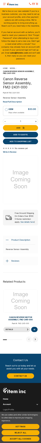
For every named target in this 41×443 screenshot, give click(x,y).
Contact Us (20, 376)
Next (35, 339)
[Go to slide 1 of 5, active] (5, 339)
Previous (29, 339)
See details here (27, 222)
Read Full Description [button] (12, 102)
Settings (20, 426)
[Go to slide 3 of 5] (12, 339)
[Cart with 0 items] (37, 4)
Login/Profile (8, 409)
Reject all (20, 433)
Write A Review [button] (9, 152)
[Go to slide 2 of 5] (9, 339)
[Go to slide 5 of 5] (20, 339)
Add (18, 128)
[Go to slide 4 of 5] (16, 339)
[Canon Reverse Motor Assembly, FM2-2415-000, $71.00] (20, 301)
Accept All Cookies (20, 439)
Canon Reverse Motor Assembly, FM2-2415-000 (20, 318)
